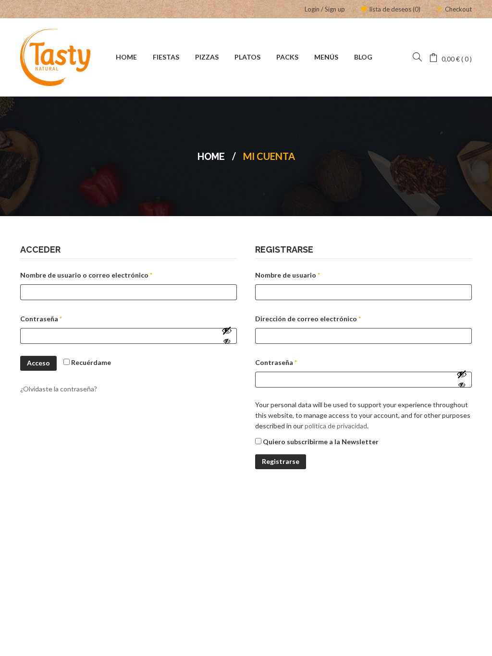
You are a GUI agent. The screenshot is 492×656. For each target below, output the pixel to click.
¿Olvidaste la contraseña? (58, 389)
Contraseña (59, 318)
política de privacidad (336, 426)
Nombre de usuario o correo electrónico (105, 274)
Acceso (38, 363)
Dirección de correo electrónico (326, 318)
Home (211, 156)
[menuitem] (126, 57)
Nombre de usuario (306, 274)
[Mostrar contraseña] (226, 335)
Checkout (458, 9)
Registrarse (280, 461)
